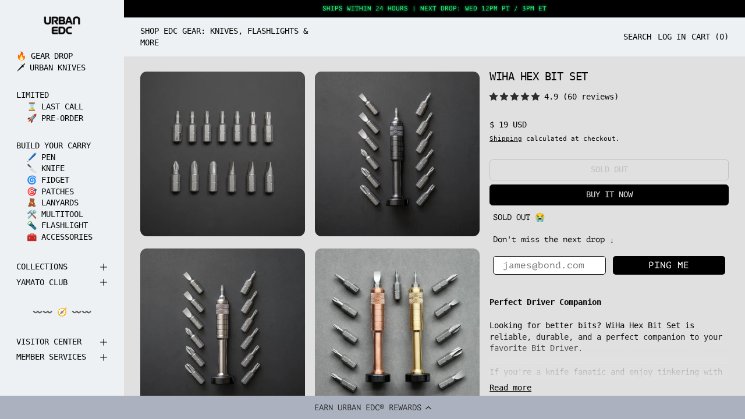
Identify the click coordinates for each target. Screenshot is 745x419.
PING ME (668, 265)
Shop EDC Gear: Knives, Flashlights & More (224, 36)
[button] (372, 407)
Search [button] (637, 36)
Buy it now (609, 194)
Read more (510, 387)
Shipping (505, 138)
